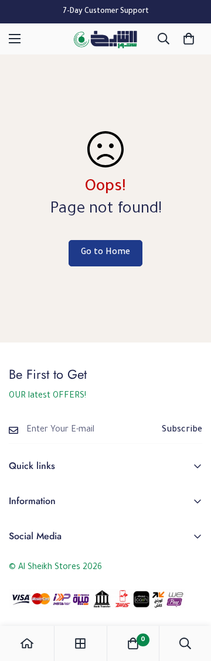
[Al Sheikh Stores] (105, 38)
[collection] (80, 643)
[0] (188, 38)
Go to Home (105, 253)
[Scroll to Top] (190, 599)
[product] (27, 643)
